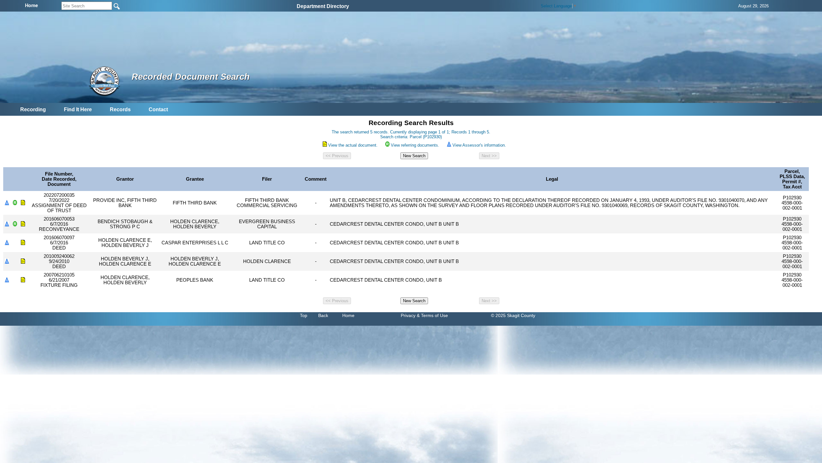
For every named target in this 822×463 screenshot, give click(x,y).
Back (323, 315)
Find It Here (78, 109)
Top (303, 315)
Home (348, 315)
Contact (158, 109)
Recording (33, 109)
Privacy (408, 315)
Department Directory (323, 6)
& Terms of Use (432, 315)
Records (120, 109)
